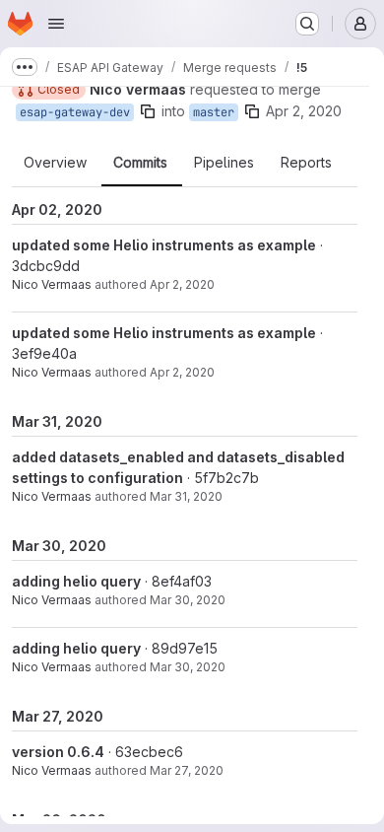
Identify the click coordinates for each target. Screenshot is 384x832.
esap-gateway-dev (75, 112)
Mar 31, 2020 (186, 496)
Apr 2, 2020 (304, 111)
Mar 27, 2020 (187, 770)
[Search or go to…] (307, 23)
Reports (306, 163)
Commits (140, 163)
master (213, 112)
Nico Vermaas (52, 284)
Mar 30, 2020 (187, 599)
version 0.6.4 (58, 751)
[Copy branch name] (148, 111)
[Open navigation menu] (56, 23)
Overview (55, 163)
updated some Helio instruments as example (164, 245)
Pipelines (224, 163)
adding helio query (76, 581)
